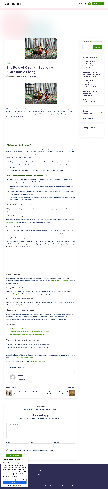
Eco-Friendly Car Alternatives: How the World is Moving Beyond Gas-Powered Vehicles (90, 84)
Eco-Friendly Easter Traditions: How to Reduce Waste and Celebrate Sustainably (91, 65)
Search (85, 41)
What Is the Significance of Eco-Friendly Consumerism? (91, 93)
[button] (98, 3)
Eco (9, 63)
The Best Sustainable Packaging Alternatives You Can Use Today (29, 332)
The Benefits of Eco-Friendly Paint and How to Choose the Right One (91, 74)
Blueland (23, 305)
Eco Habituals (13, 3)
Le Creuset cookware (12, 222)
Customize (8, 480)
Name (8, 442)
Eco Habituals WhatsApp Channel (23, 357)
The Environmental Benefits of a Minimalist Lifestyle (26, 329)
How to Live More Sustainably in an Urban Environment (27, 335)
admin (20, 375)
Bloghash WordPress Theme (71, 486)
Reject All (21, 480)
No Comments (34, 76)
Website (56, 442)
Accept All (14, 482)
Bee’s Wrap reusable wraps (60, 280)
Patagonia (16, 294)
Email (33, 442)
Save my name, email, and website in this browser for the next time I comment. (31, 450)
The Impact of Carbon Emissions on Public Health (91, 101)
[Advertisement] (54, 22)
